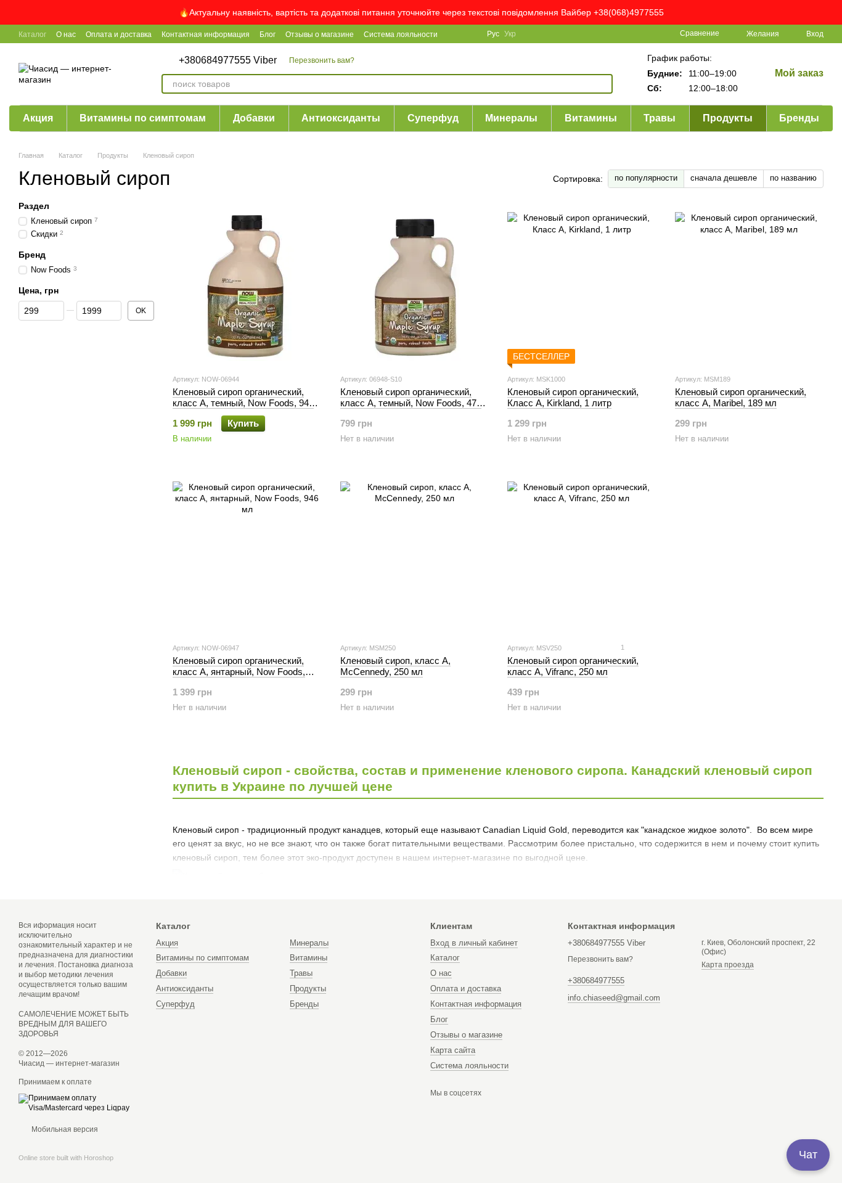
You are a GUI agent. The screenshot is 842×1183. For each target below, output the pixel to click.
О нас (66, 34)
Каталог (32, 34)
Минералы (511, 118)
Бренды (799, 118)
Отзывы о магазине (319, 34)
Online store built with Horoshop (65, 1157)
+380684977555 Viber (228, 60)
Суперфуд (433, 118)
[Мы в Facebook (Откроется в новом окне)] (455, 34)
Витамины (591, 118)
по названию (793, 177)
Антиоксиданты (340, 118)
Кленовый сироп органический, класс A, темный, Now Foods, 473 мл (410, 403)
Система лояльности (401, 34)
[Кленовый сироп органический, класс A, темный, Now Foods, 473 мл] (414, 287)
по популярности (646, 177)
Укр (510, 34)
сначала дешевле (723, 177)
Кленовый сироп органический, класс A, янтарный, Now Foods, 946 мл (239, 671)
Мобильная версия (64, 1129)
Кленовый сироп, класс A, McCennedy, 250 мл (395, 666)
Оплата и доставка (119, 34)
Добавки (254, 118)
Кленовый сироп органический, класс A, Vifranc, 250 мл (573, 666)
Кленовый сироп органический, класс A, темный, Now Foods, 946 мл (243, 403)
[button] (832, 12)
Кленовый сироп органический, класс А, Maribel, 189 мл (740, 397)
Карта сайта (452, 1050)
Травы (660, 118)
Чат (808, 1154)
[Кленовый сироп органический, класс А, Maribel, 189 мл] (749, 287)
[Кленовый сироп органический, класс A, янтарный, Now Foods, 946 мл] (247, 555)
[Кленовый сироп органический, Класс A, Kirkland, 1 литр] (581, 287)
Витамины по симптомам (143, 118)
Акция (38, 118)
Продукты (728, 118)
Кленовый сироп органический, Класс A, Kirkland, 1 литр (573, 397)
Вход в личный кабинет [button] (474, 943)
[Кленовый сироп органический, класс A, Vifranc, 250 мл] (581, 555)
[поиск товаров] (603, 84)
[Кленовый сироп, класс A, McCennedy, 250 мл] (414, 555)
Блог (268, 34)
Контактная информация (205, 34)
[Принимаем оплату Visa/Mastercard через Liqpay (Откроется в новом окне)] (77, 1103)
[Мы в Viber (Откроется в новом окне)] (470, 34)
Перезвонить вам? (321, 60)
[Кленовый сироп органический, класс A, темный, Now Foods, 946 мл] (247, 287)
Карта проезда (727, 964)
